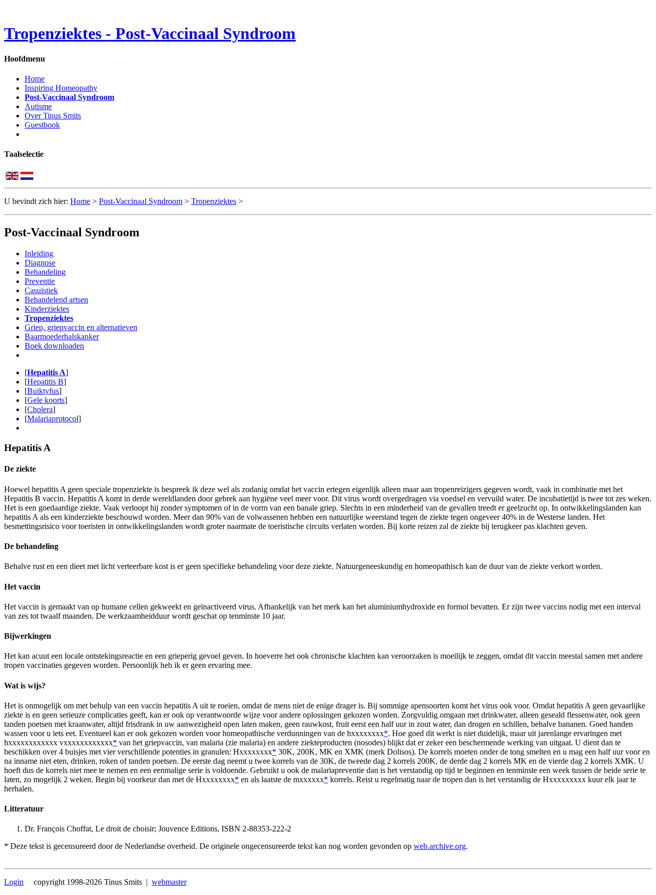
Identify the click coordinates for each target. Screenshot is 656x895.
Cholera (40, 409)
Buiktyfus (43, 391)
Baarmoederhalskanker (62, 336)
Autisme (38, 106)
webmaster (169, 882)
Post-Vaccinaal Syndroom (69, 97)
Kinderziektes (47, 308)
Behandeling (45, 272)
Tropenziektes (213, 201)
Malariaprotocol (52, 418)
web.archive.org (440, 846)
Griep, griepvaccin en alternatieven (81, 327)
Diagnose (40, 262)
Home (35, 78)
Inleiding (39, 253)
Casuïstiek (41, 290)
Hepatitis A (46, 372)
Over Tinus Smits (53, 115)
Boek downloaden (54, 345)
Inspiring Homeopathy (61, 88)
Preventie (40, 281)
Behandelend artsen (56, 299)
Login (14, 882)
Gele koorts (46, 400)
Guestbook (42, 124)
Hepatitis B (45, 381)
